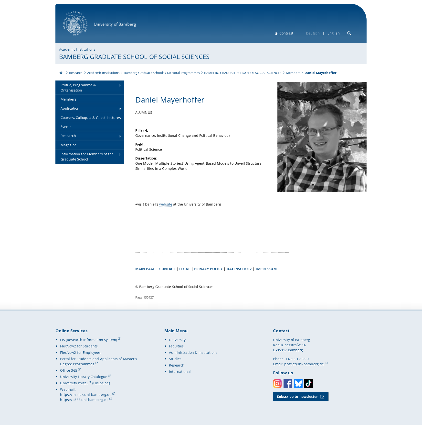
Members (293, 72)
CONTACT (167, 268)
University (177, 339)
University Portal (73, 383)
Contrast (285, 33)
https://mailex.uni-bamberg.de (85, 394)
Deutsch (313, 33)
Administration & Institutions (193, 352)
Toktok (308, 383)
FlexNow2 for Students (79, 346)
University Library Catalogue (83, 376)
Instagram (277, 383)
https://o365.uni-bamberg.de (84, 399)
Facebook (288, 383)
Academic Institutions (77, 49)
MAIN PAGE (145, 268)
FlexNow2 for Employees (80, 352)
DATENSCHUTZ (239, 268)
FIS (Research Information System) (88, 339)
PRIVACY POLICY (208, 268)
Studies (175, 358)
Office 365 (68, 370)
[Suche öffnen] (349, 32)
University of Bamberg (81, 38)
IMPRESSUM (266, 268)
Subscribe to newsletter (297, 396)
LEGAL (184, 268)
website (165, 204)
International (180, 371)
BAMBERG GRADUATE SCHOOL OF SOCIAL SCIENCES (134, 56)
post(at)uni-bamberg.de (304, 364)
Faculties (176, 346)
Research (76, 72)
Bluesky (298, 383)
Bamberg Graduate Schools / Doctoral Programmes (162, 72)
